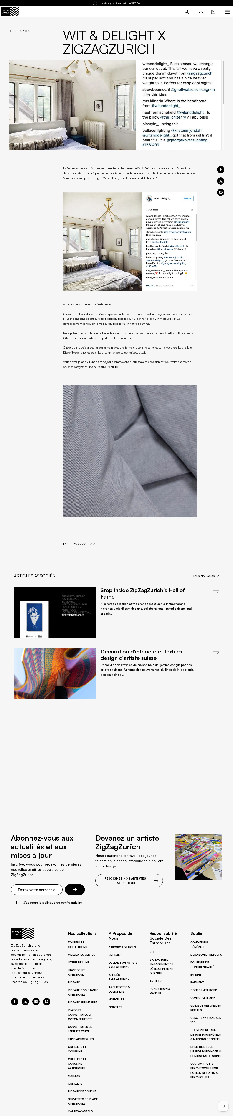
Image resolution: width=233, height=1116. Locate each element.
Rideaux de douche (82, 1091)
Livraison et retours (206, 954)
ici (116, 367)
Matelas (74, 1076)
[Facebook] (14, 1004)
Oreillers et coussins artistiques (77, 1063)
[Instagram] (36, 1004)
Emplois (115, 955)
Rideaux (74, 982)
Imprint (195, 974)
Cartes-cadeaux (80, 1111)
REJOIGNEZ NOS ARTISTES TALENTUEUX (125, 881)
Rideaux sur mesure (82, 1002)
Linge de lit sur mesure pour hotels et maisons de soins (205, 1051)
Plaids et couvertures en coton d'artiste (80, 1014)
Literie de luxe (78, 962)
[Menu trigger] (228, 12)
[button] (213, 12)
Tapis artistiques (81, 1039)
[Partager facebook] (220, 169)
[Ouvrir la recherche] (187, 12)
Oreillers (75, 1083)
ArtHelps (156, 981)
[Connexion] (201, 12)
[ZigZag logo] (10, 11)
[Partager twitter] (220, 181)
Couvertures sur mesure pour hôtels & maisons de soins (205, 1034)
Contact (115, 1007)
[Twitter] (25, 1004)
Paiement (197, 982)
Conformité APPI (202, 998)
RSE (152, 952)
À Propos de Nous (122, 947)
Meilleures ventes (81, 954)
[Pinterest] (46, 1004)
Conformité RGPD (203, 990)
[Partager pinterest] (220, 192)
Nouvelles (116, 999)
